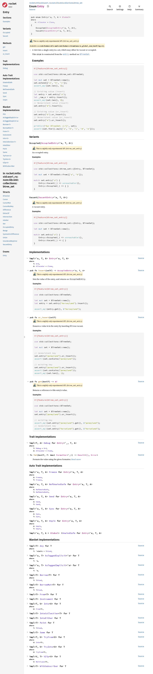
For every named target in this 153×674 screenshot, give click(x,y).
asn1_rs (47, 3)
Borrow (44, 575)
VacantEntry (50, 31)
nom (53, 3)
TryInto (48, 646)
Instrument (46, 599)
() (87, 455)
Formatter (61, 455)
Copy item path (48, 6)
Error (94, 455)
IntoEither (46, 618)
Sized (48, 551)
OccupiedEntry (54, 28)
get (40, 381)
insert (41, 270)
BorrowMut (46, 584)
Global (65, 17)
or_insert (43, 317)
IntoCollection (49, 613)
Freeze (53, 472)
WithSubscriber (49, 666)
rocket (12, 3)
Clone (51, 22)
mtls (38, 3)
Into (46, 603)
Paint (43, 622)
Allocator (42, 22)
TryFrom (48, 637)
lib (57, 3)
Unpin (52, 521)
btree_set (78, 3)
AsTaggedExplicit (55, 555)
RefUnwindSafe (57, 484)
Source (32, 9)
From (42, 594)
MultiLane (40, 662)
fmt (35, 455)
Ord (37, 264)
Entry (52, 258)
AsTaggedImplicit (55, 565)
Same (42, 632)
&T (56, 381)
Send (51, 496)
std (61, 3)
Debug (47, 443)
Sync (51, 508)
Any (42, 546)
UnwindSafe (68, 533)
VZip (46, 656)
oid (42, 3)
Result (81, 455)
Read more (76, 459)
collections (68, 3)
